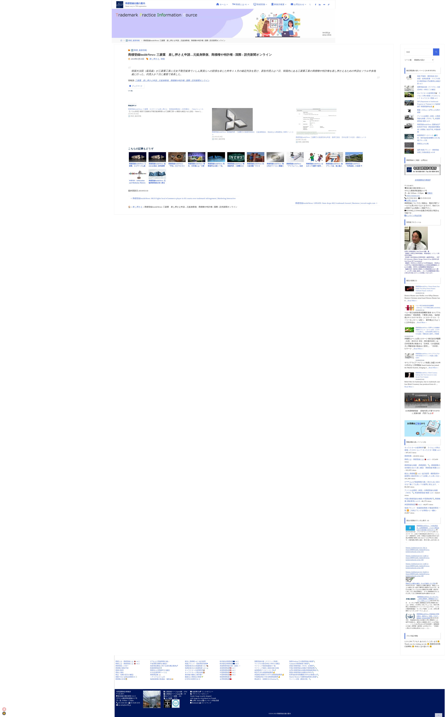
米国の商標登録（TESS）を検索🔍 (302, 666)
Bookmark (195, 703)
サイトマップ (206, 703)
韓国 (163, 59)
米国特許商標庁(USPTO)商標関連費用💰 (269, 675)
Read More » (412, 301)
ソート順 (408, 60)
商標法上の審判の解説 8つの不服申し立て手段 (421, 583)
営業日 (429, 193)
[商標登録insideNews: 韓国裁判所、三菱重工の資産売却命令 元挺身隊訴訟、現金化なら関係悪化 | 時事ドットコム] (252, 119)
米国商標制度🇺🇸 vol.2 (227, 670)
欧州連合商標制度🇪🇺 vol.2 (229, 663)
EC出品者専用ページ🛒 (158, 672)
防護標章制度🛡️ (156, 668)
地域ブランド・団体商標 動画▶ (196, 663)
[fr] (324, 4)
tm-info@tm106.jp (124, 705)
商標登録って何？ (122, 666)
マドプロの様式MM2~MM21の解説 (267, 663)
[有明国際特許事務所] (423, 169)
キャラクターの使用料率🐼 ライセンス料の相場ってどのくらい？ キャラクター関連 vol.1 (428, 95)
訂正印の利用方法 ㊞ (192, 679)
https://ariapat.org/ (413, 196)
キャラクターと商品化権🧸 (195, 672)
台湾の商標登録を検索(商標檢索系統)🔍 (303, 670)
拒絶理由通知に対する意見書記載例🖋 (164, 666)
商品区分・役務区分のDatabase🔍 (266, 679)
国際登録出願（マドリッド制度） (266, 661)
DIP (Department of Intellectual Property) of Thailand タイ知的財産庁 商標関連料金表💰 (428, 104)
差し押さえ (154, 59)
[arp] (329, 4)
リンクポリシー (207, 692)
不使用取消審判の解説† (158, 663)
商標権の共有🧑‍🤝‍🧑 (121, 679)
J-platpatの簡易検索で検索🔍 (299, 663)
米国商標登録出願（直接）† (230, 666)
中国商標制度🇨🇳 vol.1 (227, 672)
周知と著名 (119, 672)
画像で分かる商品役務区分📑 (126, 677)
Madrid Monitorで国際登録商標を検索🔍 (303, 677)
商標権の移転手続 (122, 668)
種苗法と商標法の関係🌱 (194, 677)
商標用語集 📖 (155, 675)
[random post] (410, 528)
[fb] (316, 4)
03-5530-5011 (123, 703)
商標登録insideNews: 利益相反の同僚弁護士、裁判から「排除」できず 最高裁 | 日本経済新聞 (428, 616)
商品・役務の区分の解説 (124, 675)
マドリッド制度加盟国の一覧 (265, 666)
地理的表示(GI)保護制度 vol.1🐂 (196, 666)
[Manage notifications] (4, 709)
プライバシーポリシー (200, 694)
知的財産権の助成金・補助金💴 (161, 679)
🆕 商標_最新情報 (133, 40)
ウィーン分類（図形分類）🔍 (300, 679)
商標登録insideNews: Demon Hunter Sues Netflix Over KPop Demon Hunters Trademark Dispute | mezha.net (428, 289)
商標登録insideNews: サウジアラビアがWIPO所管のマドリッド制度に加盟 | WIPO (428, 356)
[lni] (319, 4)
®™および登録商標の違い (159, 661)
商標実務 (408, 456)
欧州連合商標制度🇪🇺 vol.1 (229, 661)
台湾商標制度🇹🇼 (226, 679)
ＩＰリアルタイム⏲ (157, 677)
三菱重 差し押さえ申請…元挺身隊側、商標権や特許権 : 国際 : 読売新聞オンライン (172, 80)
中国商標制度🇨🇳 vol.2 (227, 675)
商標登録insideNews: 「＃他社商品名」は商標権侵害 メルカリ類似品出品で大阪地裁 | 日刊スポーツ (428, 528)
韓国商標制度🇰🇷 (226, 677)
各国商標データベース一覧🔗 (265, 670)
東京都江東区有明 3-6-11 (126, 696)
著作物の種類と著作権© (194, 675)
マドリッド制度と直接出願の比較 (266, 668)
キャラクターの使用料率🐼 (195, 670)
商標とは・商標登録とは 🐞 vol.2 (127, 663)
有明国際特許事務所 (422, 180)
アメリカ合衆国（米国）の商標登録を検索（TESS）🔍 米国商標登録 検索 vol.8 (428, 118)
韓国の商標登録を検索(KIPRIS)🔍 (301, 672)
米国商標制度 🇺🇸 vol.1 (413, 504)
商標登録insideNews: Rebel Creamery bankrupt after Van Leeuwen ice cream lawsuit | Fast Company (426, 375)
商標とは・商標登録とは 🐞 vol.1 (418, 459)
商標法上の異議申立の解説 (160, 670)
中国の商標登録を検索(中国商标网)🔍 (303, 668)
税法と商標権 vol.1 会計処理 (195, 661)
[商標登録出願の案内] (119, 4)
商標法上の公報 (423, 144)
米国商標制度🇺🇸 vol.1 (227, 668)
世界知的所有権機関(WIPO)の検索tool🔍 (304, 675)
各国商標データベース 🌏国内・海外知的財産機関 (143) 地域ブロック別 (428, 137)
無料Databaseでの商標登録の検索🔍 (302, 661)
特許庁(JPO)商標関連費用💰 (264, 672)
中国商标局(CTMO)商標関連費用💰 (267, 677)
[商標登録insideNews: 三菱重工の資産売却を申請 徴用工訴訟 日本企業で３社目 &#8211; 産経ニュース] (336, 122)
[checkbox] (4, 713)
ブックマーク (137, 86)
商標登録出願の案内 (135, 3)
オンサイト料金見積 (414, 216)
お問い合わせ (411, 201)
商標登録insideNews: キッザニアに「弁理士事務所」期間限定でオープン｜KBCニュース (428, 599)
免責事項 (195, 692)
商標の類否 (119, 670)
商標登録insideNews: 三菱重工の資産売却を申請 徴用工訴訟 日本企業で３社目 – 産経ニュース (331, 137)
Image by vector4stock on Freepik (205, 698)
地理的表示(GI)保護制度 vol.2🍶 (196, 668)
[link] (310, 4)
